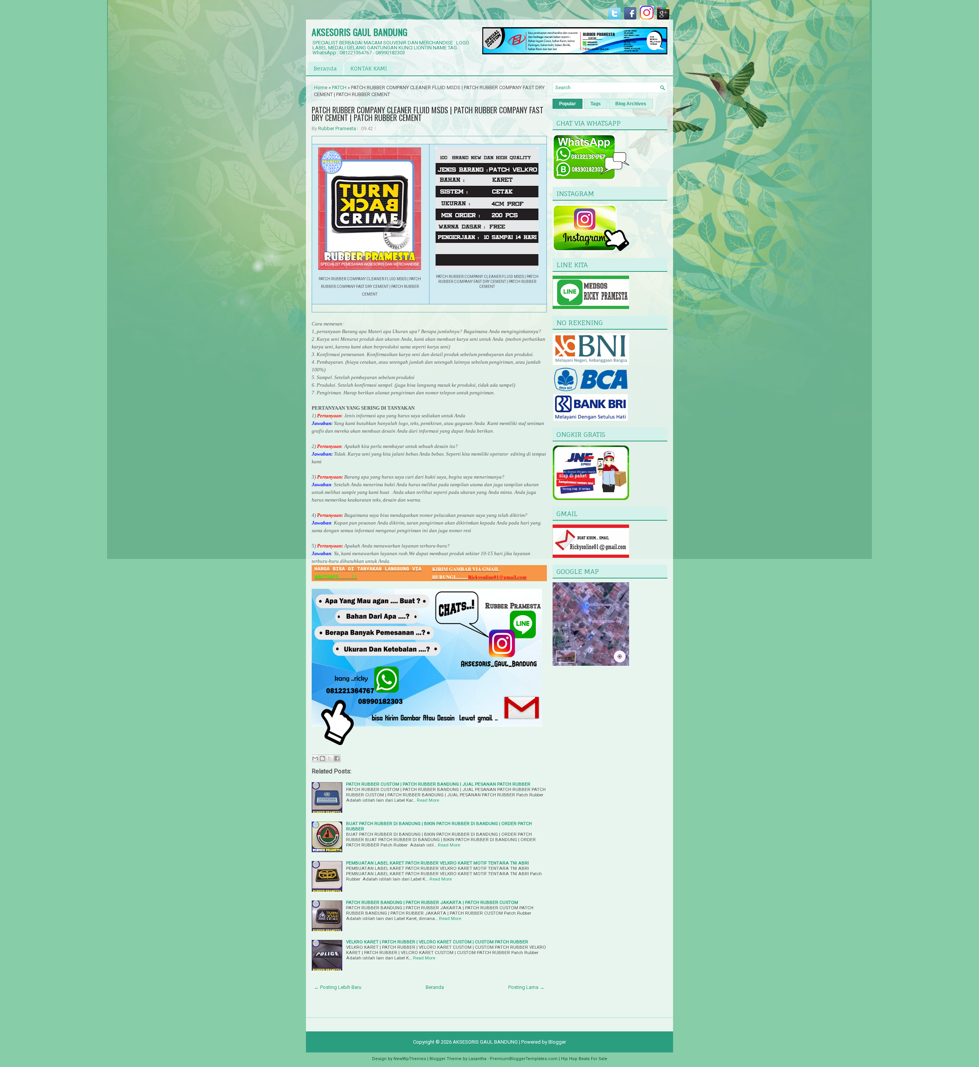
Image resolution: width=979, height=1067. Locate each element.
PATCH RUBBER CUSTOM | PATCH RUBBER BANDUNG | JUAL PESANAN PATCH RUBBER (438, 784)
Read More (428, 800)
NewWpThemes (410, 1058)
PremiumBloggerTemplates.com (524, 1058)
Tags (595, 103)
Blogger (557, 1042)
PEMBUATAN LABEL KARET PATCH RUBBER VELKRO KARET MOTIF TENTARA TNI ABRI (437, 863)
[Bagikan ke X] (329, 758)
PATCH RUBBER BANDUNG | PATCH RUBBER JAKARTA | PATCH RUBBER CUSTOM (432, 902)
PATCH (339, 87)
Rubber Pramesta (337, 128)
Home (320, 87)
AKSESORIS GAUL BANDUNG (359, 32)
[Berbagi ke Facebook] (337, 758)
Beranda (325, 68)
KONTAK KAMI (368, 68)
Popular (567, 103)
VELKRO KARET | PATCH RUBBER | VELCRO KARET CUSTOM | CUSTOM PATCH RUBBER (437, 941)
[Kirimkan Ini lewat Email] (315, 758)
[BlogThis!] (322, 758)
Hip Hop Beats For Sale (584, 1058)
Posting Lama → (526, 987)
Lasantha (477, 1058)
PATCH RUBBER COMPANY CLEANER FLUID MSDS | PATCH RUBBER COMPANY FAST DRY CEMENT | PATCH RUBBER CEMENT (427, 113)
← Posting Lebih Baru (337, 987)
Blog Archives (630, 103)
